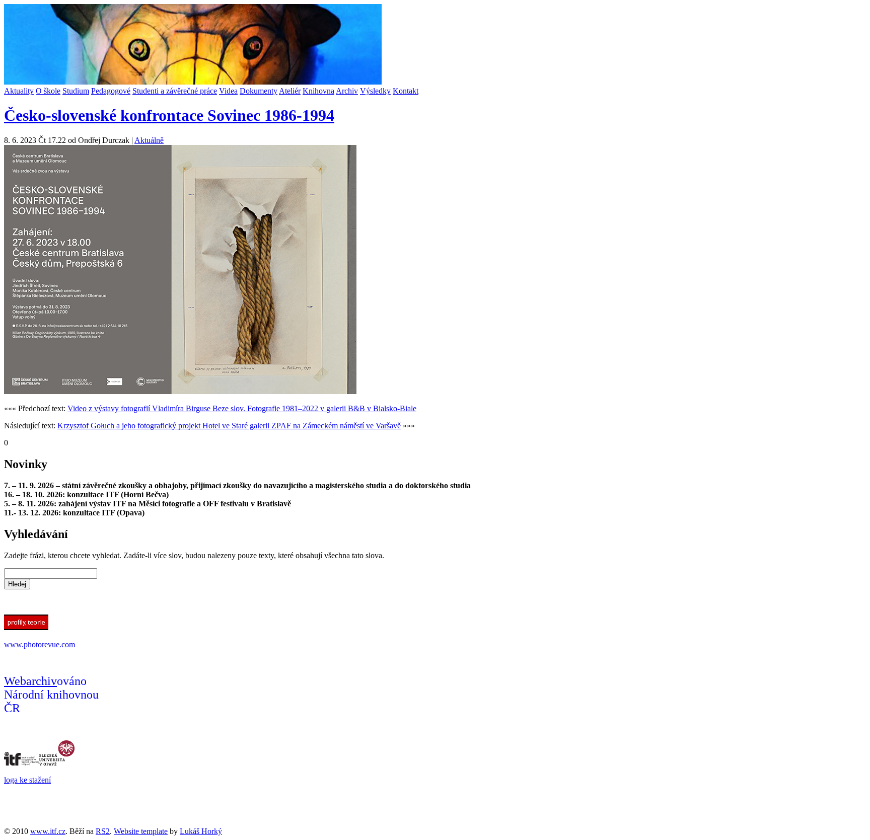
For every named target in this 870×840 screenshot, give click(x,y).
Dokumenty (258, 91)
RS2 (103, 831)
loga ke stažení (27, 780)
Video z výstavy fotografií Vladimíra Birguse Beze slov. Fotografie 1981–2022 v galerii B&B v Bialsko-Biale (241, 408)
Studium (75, 91)
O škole (48, 91)
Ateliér (290, 91)
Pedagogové (110, 91)
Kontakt (405, 91)
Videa (228, 91)
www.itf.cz (47, 831)
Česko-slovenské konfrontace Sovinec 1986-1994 (169, 115)
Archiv (347, 91)
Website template (141, 831)
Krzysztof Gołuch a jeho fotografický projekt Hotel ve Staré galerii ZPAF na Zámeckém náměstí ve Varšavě (229, 425)
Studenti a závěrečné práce (174, 91)
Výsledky (375, 91)
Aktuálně (149, 140)
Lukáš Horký (201, 831)
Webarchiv (30, 681)
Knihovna (318, 91)
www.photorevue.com (39, 644)
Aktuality (19, 91)
